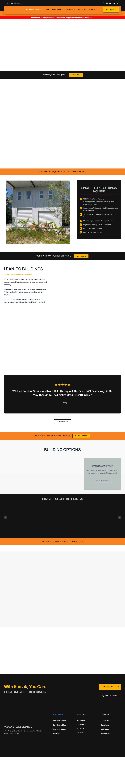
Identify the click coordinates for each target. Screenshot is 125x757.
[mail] (117, 3)
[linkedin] (114, 3)
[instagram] (107, 3)
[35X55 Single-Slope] (62, 506)
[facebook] (103, 3)
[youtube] (110, 3)
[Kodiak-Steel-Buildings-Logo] (15, 8)
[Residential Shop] (102, 506)
